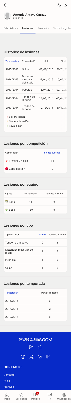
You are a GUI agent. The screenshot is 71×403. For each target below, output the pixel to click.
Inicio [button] (46, 61)
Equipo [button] (8, 193)
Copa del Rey (17, 168)
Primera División (18, 160)
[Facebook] (23, 356)
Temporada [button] (11, 61)
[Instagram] (39, 356)
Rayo (12, 201)
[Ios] (39, 347)
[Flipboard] (48, 356)
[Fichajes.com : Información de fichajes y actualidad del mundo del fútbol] (35, 340)
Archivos (9, 386)
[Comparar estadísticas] (59, 5)
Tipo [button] (41, 234)
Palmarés (43, 28)
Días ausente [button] (30, 193)
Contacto (9, 374)
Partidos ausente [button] (51, 152)
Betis (12, 209)
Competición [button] (11, 152)
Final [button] (63, 61)
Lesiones (27, 28)
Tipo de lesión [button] (29, 61)
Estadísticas (10, 28)
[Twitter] (31, 356)
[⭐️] (65, 5)
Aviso (7, 380)
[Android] (31, 347)
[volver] (6, 5)
